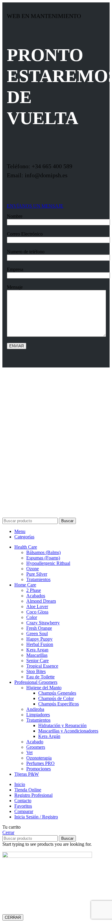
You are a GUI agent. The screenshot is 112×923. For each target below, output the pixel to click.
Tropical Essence (42, 666)
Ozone (32, 568)
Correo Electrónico (25, 233)
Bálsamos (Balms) (43, 552)
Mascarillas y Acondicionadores (68, 730)
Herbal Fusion (39, 644)
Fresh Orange (39, 628)
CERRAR (13, 917)
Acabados (35, 595)
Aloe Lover (37, 606)
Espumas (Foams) (43, 557)
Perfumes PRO (40, 763)
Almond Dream (41, 601)
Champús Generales (57, 693)
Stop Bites (36, 671)
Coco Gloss (37, 611)
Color (31, 617)
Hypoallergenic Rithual (48, 563)
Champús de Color (56, 698)
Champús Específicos (58, 703)
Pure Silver (36, 574)
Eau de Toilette (40, 676)
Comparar (23, 811)
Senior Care (37, 660)
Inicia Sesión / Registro (36, 816)
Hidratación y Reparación (62, 725)
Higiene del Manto (44, 687)
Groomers (35, 747)
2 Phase (33, 590)
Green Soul (37, 633)
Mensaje (15, 287)
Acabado (34, 741)
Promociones (38, 768)
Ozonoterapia (39, 757)
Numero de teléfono (26, 251)
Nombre (14, 216)
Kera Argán (49, 736)
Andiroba (35, 709)
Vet (29, 752)
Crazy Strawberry (43, 622)
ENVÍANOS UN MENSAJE (35, 206)
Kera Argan (37, 649)
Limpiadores (38, 714)
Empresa (15, 269)
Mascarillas (36, 655)
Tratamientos (38, 579)
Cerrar (8, 832)
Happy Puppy (39, 638)
